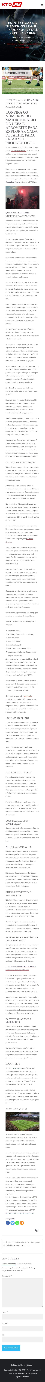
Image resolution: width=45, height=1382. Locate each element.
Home (14, 37)
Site (3, 1335)
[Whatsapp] (17, 1223)
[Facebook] (8, 1223)
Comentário (7, 1276)
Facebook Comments (24, 1263)
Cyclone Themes (22, 1377)
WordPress (21, 1373)
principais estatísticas (18, 151)
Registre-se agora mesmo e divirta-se (19, 1213)
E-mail (5, 1323)
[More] (22, 1223)
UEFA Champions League (23, 41)
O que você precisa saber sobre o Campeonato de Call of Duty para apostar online (21, 1243)
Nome (5, 1312)
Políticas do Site (17, 1365)
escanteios (18, 1068)
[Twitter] (12, 1223)
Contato (30, 1365)
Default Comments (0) (9, 1263)
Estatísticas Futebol (26, 37)
